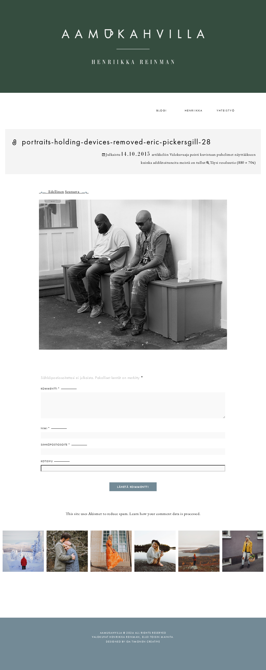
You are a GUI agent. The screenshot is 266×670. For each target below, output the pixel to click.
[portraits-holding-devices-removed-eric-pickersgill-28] (133, 278)
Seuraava (77, 192)
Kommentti (50, 388)
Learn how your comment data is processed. (165, 514)
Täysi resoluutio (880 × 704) (233, 163)
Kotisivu (47, 461)
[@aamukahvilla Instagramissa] (133, 551)
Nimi (45, 428)
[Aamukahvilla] (133, 46)
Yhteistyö (226, 110)
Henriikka (194, 110)
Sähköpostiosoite (55, 444)
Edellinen (51, 192)
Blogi (161, 110)
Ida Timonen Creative (143, 641)
